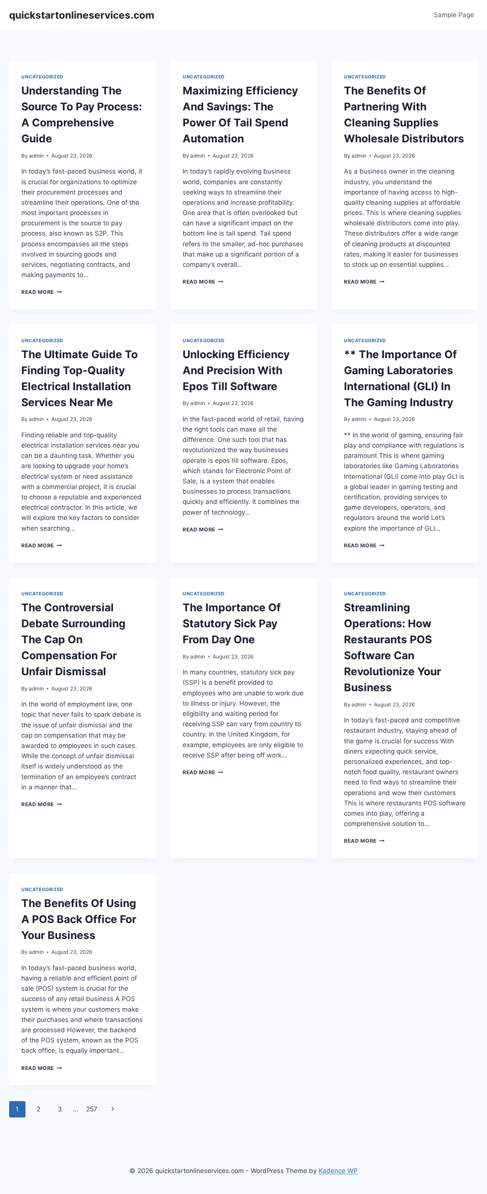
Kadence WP (338, 1171)
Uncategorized (42, 77)
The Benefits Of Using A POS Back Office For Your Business (78, 919)
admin (36, 156)
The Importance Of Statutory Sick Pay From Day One (232, 623)
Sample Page (454, 15)
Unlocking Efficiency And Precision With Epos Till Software (236, 370)
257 (91, 1109)
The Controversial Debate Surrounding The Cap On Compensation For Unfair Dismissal (73, 639)
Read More (41, 292)
